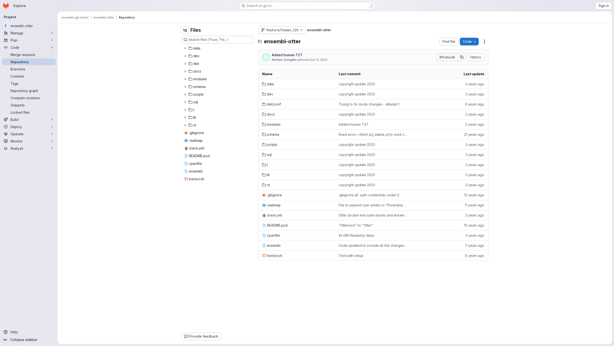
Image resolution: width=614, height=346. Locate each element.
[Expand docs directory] (185, 71)
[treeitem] (217, 48)
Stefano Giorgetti (284, 60)
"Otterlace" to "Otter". (356, 225)
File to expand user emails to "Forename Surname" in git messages (373, 205)
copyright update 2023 (357, 84)
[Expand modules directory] (185, 79)
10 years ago (474, 225)
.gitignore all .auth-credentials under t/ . (370, 195)
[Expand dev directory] (185, 56)
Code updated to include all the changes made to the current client (373, 245)
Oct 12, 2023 (318, 60)
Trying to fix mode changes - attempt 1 (369, 104)
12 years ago (474, 195)
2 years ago (474, 124)
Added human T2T (287, 55)
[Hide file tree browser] (185, 30)
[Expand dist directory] (185, 64)
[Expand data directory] (185, 48)
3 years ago (474, 84)
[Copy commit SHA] (462, 57)
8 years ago (474, 255)
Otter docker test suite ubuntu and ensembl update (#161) (373, 215)
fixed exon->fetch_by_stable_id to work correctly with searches (373, 134)
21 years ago (474, 134)
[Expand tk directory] (185, 117)
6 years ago (474, 104)
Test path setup (351, 255)
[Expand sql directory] (185, 102)
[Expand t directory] (185, 110)
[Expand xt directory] (185, 125)
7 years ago (474, 245)
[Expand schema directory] (185, 87)
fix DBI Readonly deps (356, 235)
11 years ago (474, 205)
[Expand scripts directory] (185, 94)
